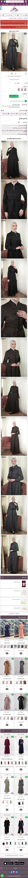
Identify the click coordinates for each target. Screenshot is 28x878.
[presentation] (15, 73)
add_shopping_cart (21, 653)
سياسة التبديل (14, 113)
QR (2, 110)
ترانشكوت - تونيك (5, 4)
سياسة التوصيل (22, 113)
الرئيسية (25, 18)
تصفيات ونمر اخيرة (13, 18)
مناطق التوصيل (9, 15)
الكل (23, 4)
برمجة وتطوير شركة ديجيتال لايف (14, 876)
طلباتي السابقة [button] (23, 15)
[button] (4, 1)
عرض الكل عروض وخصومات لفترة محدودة (14, 855)
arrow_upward (1, 868)
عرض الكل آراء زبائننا (14, 613)
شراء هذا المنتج (14, 96)
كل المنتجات (20, 18)
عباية (17, 4)
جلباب (20, 4)
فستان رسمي (12, 4)
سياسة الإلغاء (5, 113)
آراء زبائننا (16, 15)
